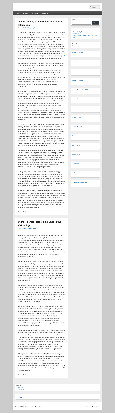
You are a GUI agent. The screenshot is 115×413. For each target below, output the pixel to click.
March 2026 (21, 389)
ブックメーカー (76, 136)
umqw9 (33, 28)
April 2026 (20, 387)
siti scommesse (76, 163)
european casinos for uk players (80, 182)
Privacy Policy (45, 13)
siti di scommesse (76, 173)
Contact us (35, 13)
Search (74, 19)
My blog (25, 212)
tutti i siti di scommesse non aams (81, 89)
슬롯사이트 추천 (76, 145)
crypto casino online (77, 99)
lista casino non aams (77, 52)
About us (25, 13)
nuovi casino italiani (77, 117)
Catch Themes (96, 407)
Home (18, 13)
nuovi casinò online (77, 108)
